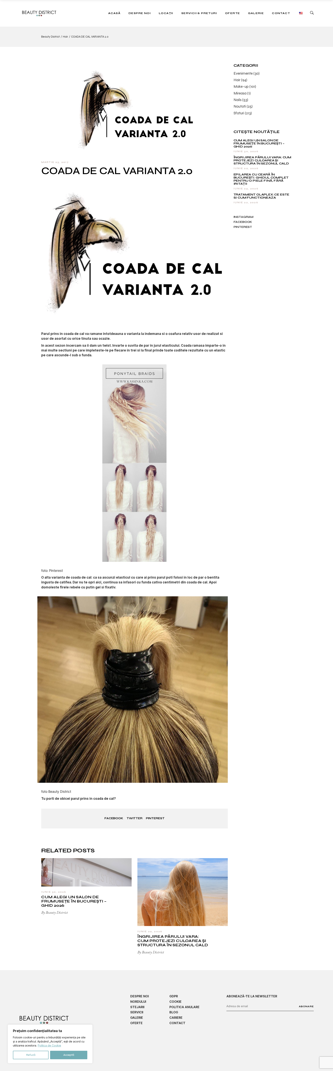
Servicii (136, 1012)
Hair (65, 36)
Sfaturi (239, 113)
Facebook (243, 222)
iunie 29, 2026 (149, 931)
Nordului (138, 1002)
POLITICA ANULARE (184, 1007)
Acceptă (68, 1055)
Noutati (240, 106)
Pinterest (243, 227)
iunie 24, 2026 (246, 188)
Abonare (306, 1006)
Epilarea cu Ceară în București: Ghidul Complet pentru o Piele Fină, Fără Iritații (261, 179)
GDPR (173, 996)
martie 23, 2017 (55, 162)
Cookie (175, 1002)
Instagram (244, 217)
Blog (173, 1012)
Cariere (175, 1018)
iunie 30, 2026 (53, 892)
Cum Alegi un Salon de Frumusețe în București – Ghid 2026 (74, 901)
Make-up (241, 86)
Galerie (136, 1018)
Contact (177, 1023)
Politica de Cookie (49, 1045)
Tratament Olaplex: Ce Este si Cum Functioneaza (261, 196)
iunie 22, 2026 (246, 202)
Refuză (30, 1055)
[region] (50, 1044)
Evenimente (243, 73)
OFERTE (136, 1023)
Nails (237, 100)
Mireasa (240, 93)
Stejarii (137, 1007)
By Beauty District (54, 912)
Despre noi (139, 996)
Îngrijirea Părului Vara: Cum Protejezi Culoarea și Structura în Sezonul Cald (172, 940)
